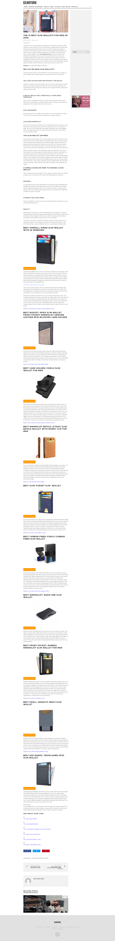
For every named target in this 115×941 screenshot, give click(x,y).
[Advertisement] (81, 30)
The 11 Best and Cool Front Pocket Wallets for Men (41, 308)
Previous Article (35, 865)
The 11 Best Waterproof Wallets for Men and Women (37, 829)
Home (25, 6)
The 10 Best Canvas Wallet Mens (31, 834)
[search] (88, 52)
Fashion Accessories (36, 6)
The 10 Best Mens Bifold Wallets (36, 481)
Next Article (58, 865)
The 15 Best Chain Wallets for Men (37, 532)
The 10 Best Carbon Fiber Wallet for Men (38, 591)
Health (46, 6)
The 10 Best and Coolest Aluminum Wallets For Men (41, 422)
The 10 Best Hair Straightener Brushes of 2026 (55, 867)
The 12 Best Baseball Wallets (30, 824)
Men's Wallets (26, 42)
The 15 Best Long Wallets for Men (32, 844)
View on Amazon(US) (29, 268)
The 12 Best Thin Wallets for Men (36, 698)
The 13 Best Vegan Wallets (30, 818)
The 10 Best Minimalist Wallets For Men (38, 751)
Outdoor (58, 6)
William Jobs (28, 40)
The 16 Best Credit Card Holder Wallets (38, 364)
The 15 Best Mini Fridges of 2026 (35, 867)
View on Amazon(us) (29, 347)
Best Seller (66, 6)
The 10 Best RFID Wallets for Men (32, 839)
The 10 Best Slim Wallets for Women (37, 65)
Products (74, 6)
